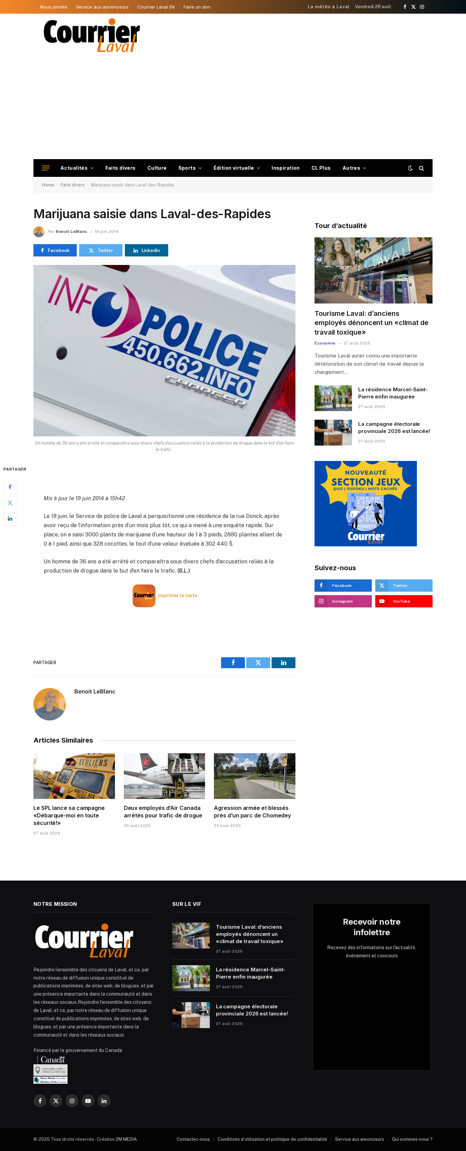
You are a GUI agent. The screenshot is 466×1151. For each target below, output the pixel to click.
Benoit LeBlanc (71, 231)
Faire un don (197, 7)
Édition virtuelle (234, 168)
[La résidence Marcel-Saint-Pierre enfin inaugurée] (333, 398)
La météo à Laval (329, 6)
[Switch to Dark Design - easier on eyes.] (410, 168)
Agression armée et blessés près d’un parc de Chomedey (252, 811)
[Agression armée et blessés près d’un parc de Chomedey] (254, 776)
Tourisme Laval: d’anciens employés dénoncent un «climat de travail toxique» (371, 322)
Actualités (74, 168)
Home (48, 184)
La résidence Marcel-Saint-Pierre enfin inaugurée (393, 393)
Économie (325, 343)
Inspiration (286, 168)
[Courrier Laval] (92, 35)
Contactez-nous (193, 1139)
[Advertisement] (233, 108)
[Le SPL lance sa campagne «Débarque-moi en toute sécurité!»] (74, 776)
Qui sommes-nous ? (412, 1139)
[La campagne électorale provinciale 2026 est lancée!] (333, 433)
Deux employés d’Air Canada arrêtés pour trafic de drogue (163, 811)
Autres (352, 168)
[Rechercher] (421, 168)
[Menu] (45, 168)
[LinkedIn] (9, 518)
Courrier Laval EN (156, 7)
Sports (187, 168)
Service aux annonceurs (102, 7)
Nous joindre (53, 7)
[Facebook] (9, 487)
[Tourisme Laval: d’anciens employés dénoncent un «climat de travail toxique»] (374, 270)
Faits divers (120, 168)
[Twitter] (9, 502)
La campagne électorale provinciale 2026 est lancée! (394, 427)
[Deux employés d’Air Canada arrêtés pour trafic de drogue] (164, 776)
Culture (157, 168)
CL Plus (321, 168)
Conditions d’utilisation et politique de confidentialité (272, 1139)
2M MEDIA (126, 1139)
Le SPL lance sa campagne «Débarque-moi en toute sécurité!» (69, 815)
